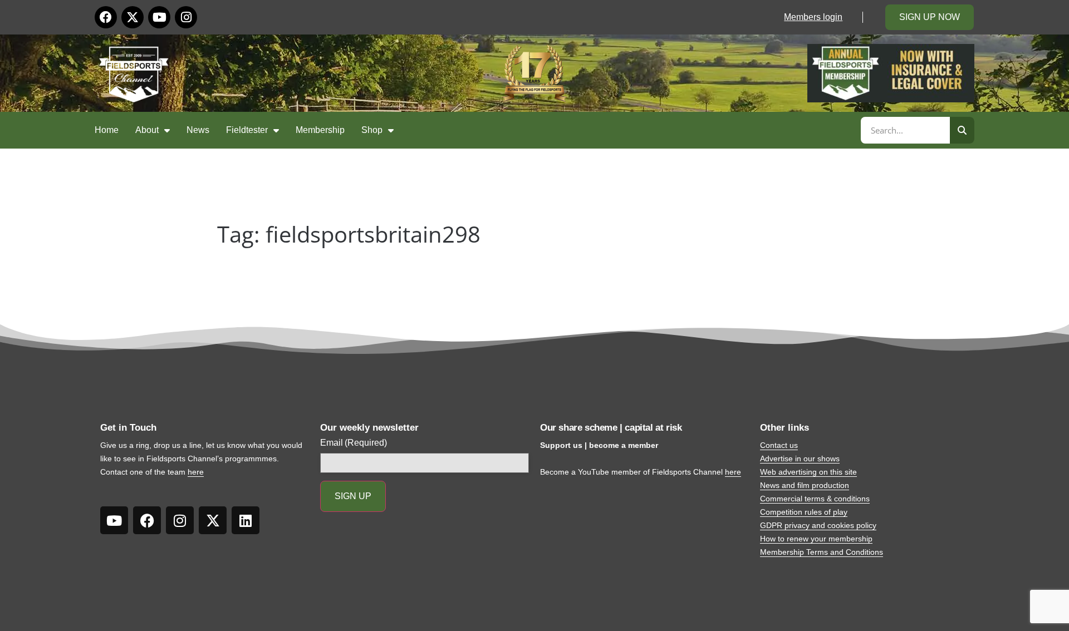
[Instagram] (186, 17)
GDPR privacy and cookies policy (818, 525)
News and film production (804, 485)
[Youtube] (159, 17)
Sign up (353, 496)
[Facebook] (106, 17)
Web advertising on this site (808, 471)
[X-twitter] (132, 17)
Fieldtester (247, 130)
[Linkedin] (245, 520)
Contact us (779, 445)
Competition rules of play (803, 511)
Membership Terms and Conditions (821, 552)
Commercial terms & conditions (815, 498)
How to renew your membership (816, 538)
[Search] (962, 130)
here (196, 471)
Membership (320, 130)
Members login (813, 17)
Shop (372, 130)
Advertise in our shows (800, 458)
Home (107, 130)
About (147, 130)
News (198, 130)
